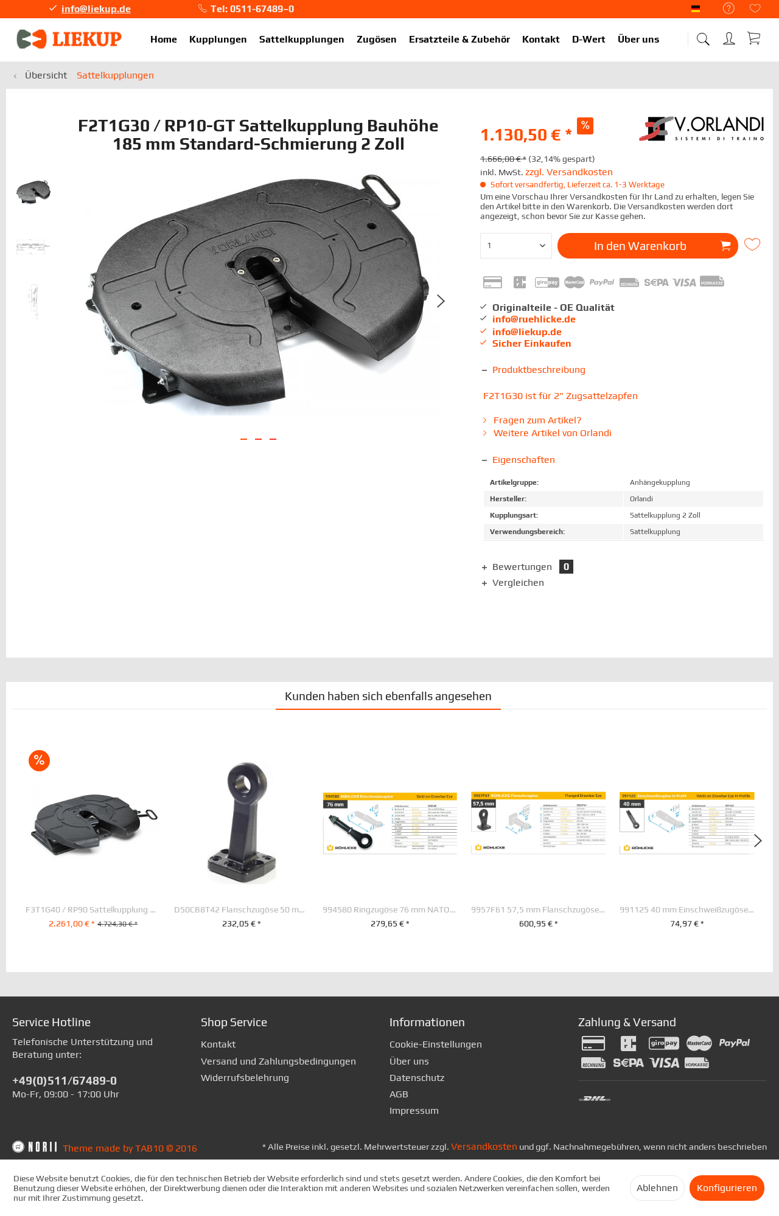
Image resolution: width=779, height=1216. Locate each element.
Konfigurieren (727, 1187)
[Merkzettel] (755, 9)
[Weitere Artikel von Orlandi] (703, 134)
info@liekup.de (96, 9)
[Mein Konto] (730, 36)
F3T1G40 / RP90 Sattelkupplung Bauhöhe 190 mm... (93, 909)
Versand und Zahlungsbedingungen (278, 1061)
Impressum (414, 1110)
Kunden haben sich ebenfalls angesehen (388, 696)
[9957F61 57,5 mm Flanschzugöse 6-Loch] (538, 823)
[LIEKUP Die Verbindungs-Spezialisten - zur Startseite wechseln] (70, 39)
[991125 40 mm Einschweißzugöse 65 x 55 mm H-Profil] (687, 823)
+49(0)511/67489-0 (64, 1080)
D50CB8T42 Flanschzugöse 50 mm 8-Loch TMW (241, 909)
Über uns (409, 1061)
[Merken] (754, 244)
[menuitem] (723, 8)
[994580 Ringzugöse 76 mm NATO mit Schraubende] (390, 823)
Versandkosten (484, 1146)
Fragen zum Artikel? (536, 420)
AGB (399, 1094)
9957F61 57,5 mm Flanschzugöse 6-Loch (538, 909)
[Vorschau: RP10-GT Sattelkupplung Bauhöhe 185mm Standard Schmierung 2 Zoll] (33, 247)
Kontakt (218, 1044)
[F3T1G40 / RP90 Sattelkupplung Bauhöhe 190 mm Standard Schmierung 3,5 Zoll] (93, 823)
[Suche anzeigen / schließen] (703, 35)
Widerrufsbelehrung (245, 1077)
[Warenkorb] (754, 38)
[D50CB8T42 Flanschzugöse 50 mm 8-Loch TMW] (241, 823)
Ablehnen (657, 1187)
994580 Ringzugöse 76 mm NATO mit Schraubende (390, 909)
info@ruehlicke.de (534, 319)
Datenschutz (417, 1077)
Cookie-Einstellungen (436, 1044)
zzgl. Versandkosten (569, 172)
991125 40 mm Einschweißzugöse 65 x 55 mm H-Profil (687, 909)
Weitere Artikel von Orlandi (551, 433)
